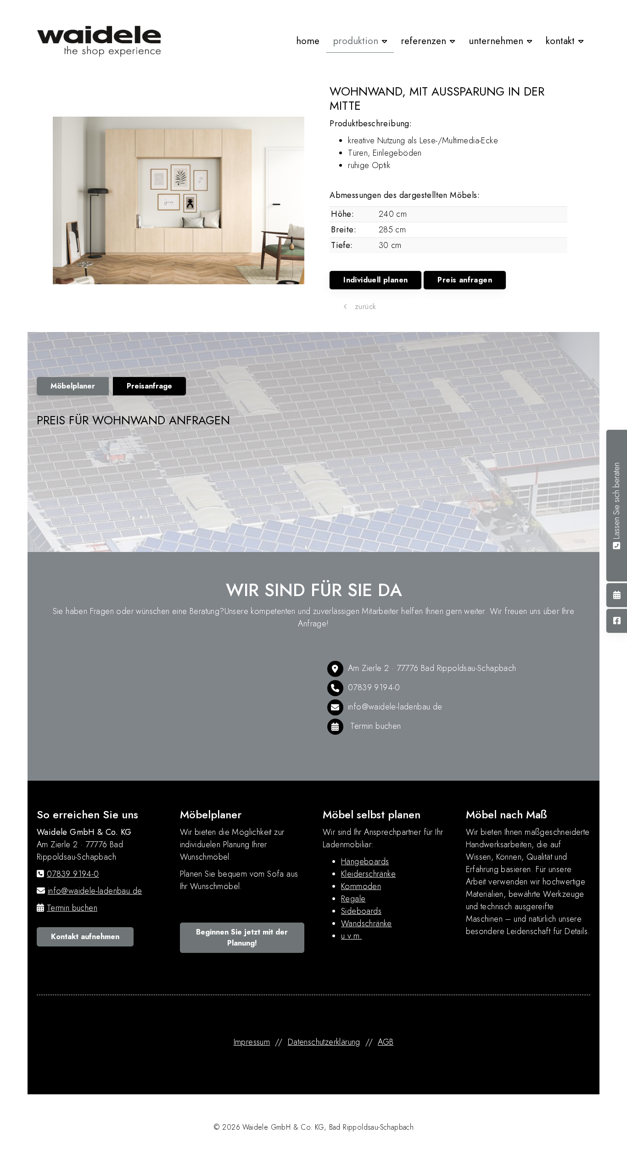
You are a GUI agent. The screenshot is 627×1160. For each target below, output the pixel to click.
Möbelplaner (72, 386)
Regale (353, 899)
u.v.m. (351, 936)
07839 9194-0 (374, 687)
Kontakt (560, 41)
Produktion (355, 41)
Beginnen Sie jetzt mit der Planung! (242, 937)
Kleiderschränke (368, 874)
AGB (385, 1042)
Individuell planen (375, 280)
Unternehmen (496, 41)
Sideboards (361, 911)
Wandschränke (366, 923)
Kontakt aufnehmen (85, 936)
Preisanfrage (149, 386)
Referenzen (423, 41)
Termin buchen (375, 726)
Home (307, 41)
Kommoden (361, 886)
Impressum (252, 1042)
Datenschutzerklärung (324, 1042)
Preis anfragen (464, 280)
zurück (364, 306)
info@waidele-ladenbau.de (395, 707)
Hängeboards (365, 861)
